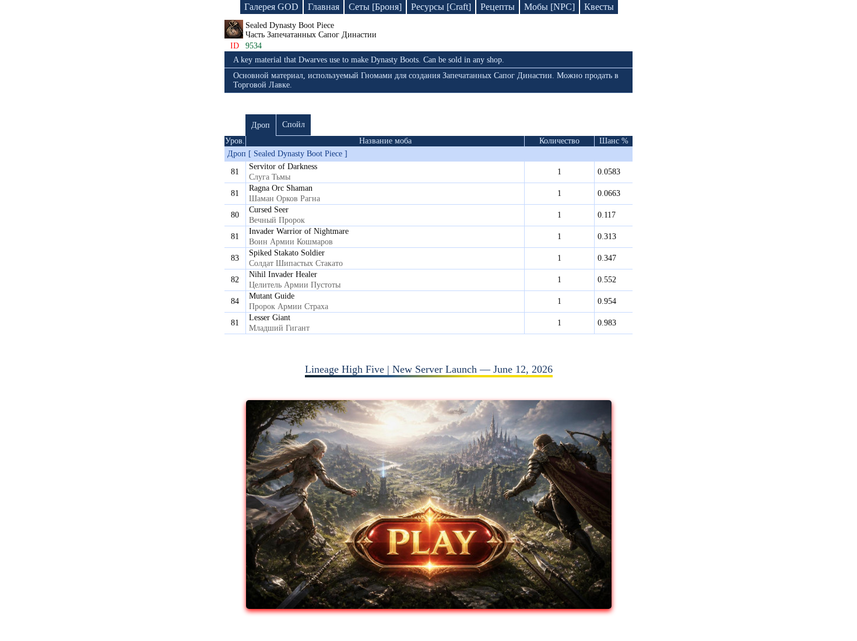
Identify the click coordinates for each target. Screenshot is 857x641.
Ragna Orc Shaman (280, 188)
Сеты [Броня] (375, 7)
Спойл (293, 124)
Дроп (260, 125)
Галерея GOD (271, 7)
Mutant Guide (271, 296)
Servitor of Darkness (283, 166)
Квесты (599, 7)
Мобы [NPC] (549, 7)
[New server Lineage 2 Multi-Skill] (429, 605)
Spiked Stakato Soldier (287, 252)
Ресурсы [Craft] (441, 7)
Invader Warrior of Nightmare (299, 231)
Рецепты (497, 7)
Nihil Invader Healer (283, 274)
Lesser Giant (269, 317)
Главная (323, 7)
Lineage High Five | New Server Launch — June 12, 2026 (429, 369)
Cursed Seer (269, 209)
